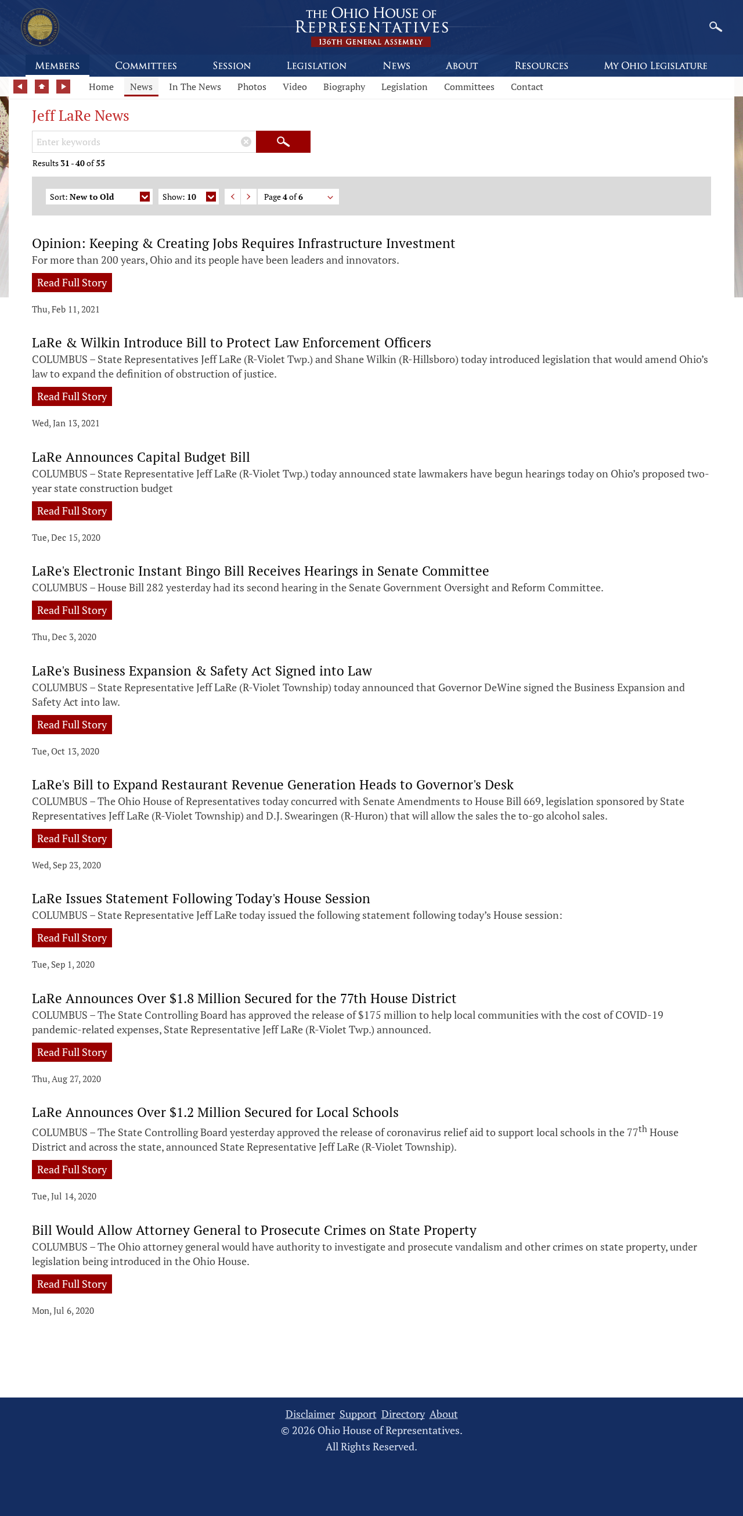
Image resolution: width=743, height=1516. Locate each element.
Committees (469, 86)
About (444, 1414)
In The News (195, 86)
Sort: (82, 196)
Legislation (404, 86)
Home (101, 86)
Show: (179, 196)
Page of (283, 196)
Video (295, 86)
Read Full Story (72, 282)
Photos (251, 86)
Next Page (249, 196)
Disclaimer (310, 1414)
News (141, 86)
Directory (403, 1414)
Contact (527, 86)
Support (358, 1414)
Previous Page (232, 196)
